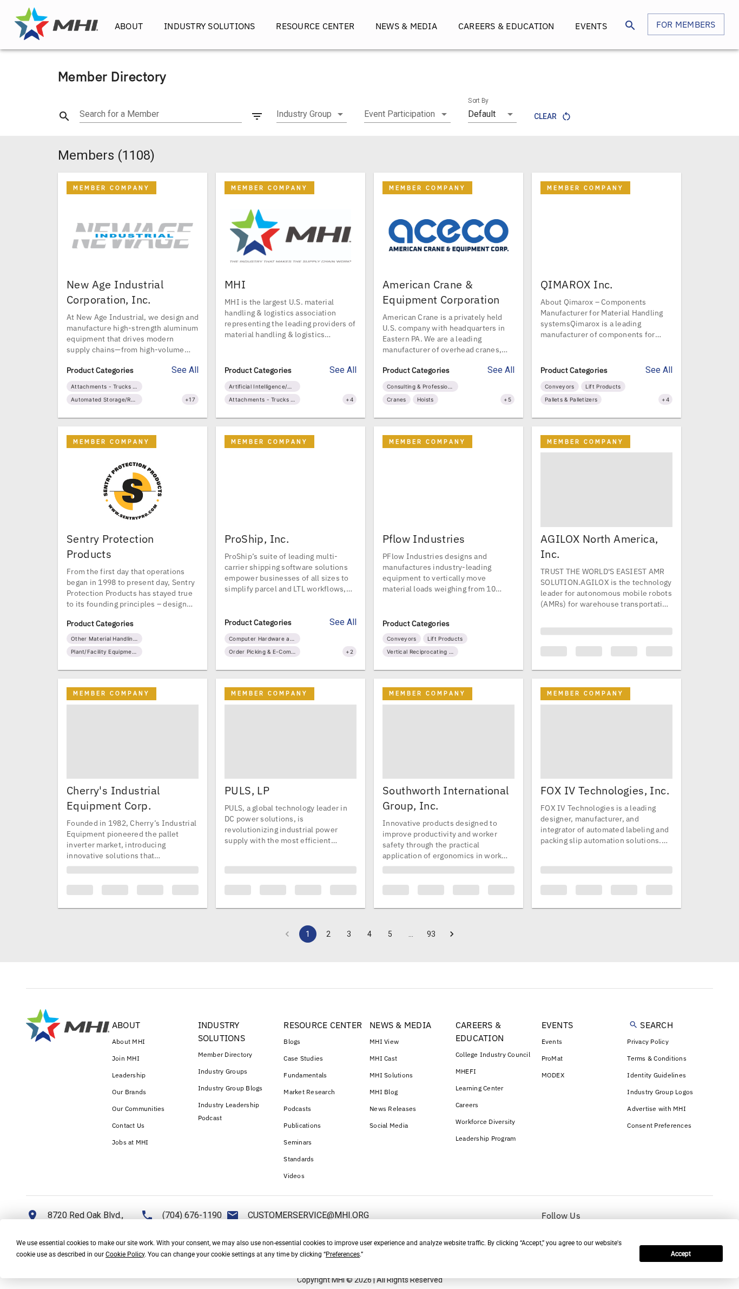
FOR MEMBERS (686, 24)
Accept (681, 1254)
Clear (545, 116)
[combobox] (311, 114)
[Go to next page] (451, 949)
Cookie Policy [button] (124, 1254)
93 (431, 949)
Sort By (478, 100)
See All (185, 370)
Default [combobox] (482, 114)
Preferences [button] (343, 1254)
